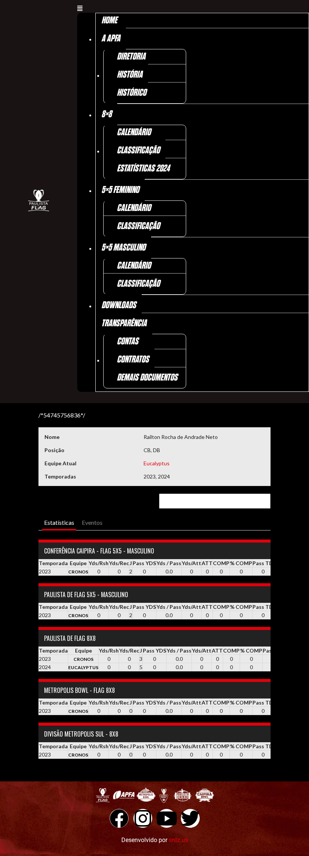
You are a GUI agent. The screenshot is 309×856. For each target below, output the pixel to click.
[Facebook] (119, 818)
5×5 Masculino (123, 248)
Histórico (131, 93)
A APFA (110, 38)
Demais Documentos (147, 378)
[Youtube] (166, 818)
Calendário (134, 132)
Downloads (118, 305)
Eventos (92, 522)
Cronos (78, 572)
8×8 (106, 114)
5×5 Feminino (120, 190)
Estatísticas (59, 522)
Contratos (133, 359)
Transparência (124, 323)
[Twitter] (190, 818)
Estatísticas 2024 (143, 168)
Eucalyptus (157, 463)
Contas (127, 341)
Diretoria (131, 57)
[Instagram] (142, 818)
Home (109, 20)
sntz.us (178, 840)
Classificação (138, 150)
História (129, 75)
